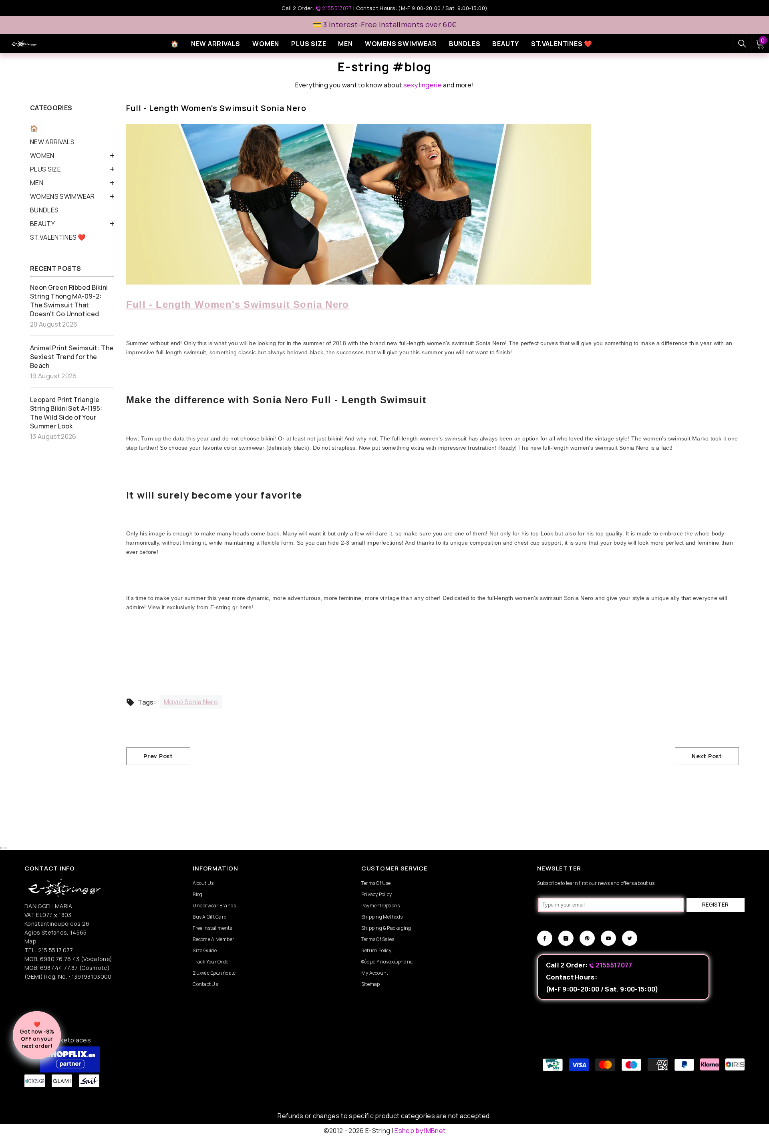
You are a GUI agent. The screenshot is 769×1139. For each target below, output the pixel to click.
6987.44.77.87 (59, 967)
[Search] (742, 43)
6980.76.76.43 (60, 959)
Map (30, 941)
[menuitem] (72, 128)
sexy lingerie (422, 85)
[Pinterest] (587, 938)
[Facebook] (544, 938)
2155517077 (337, 8)
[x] (88, 958)
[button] (72, 155)
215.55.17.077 (55, 950)
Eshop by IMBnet (420, 1130)
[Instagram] (566, 938)
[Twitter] (629, 938)
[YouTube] (608, 938)
